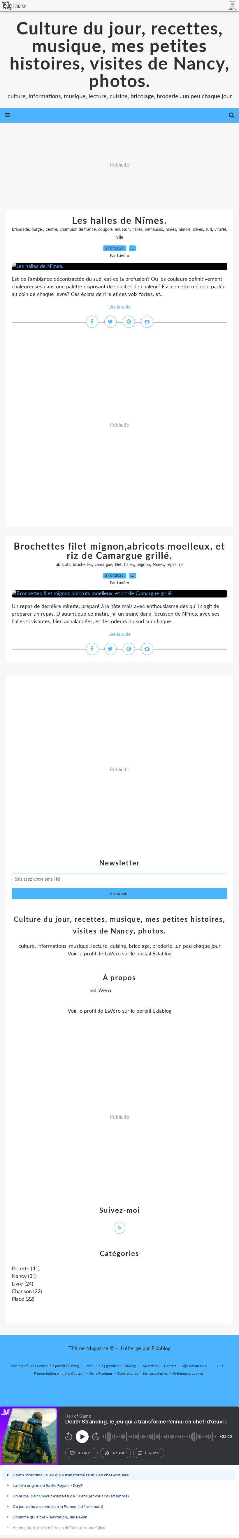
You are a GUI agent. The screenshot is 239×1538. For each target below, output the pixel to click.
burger (37, 230)
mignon (143, 565)
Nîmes (158, 565)
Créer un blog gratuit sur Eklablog (110, 1366)
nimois (184, 230)
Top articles (150, 1366)
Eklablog (161, 1348)
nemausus (154, 230)
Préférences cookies (188, 1373)
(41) (26, 1269)
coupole (105, 230)
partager (119, 1453)
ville (119, 237)
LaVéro (113, 954)
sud (208, 230)
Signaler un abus (195, 1366)
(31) (24, 1276)
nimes (171, 230)
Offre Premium (100, 1373)
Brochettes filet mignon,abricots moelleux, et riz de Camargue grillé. (119, 551)
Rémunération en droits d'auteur (59, 1373)
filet (118, 565)
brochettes (82, 565)
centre (51, 230)
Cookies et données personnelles (142, 1373)
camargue (103, 565)
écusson (122, 230)
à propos (152, 1453)
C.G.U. (219, 1366)
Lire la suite (119, 307)
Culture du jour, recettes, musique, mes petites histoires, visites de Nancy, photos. (120, 55)
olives (198, 230)
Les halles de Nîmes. (119, 221)
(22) (27, 1291)
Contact (170, 1366)
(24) (22, 1284)
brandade (20, 230)
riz (181, 565)
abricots (63, 565)
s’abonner (85, 1453)
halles (137, 230)
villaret (220, 230)
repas (171, 565)
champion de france (78, 230)
